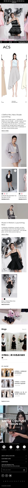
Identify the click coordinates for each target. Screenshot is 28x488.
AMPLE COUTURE (7, 485)
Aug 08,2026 (17, 374)
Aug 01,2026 (17, 385)
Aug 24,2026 (4, 359)
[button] (2, 5)
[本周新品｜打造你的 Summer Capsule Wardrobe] (7, 383)
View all (23, 329)
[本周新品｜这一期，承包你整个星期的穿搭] (7, 393)
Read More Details (14, 37)
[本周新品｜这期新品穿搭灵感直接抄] (7, 372)
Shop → (14, 34)
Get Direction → (13, 430)
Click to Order (5, 130)
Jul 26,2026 (17, 395)
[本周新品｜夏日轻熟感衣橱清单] (14, 342)
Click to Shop (5, 234)
